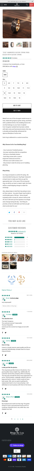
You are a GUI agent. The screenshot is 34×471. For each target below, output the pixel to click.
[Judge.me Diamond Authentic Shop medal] (11, 279)
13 (14, 93)
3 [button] (17, 419)
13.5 (19, 93)
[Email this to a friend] (24, 212)
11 (23, 88)
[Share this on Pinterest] (19, 212)
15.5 (14, 98)
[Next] (29, 24)
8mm (5, 74)
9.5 (9, 88)
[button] (7, 58)
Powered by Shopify (20, 466)
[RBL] (17, 5)
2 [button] (14, 419)
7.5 (18, 83)
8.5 (27, 83)
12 (4, 93)
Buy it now (17, 111)
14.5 (5, 98)
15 (9, 98)
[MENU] (1, 5)
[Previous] (4, 24)
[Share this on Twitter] (9, 212)
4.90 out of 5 (22, 231)
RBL (13, 466)
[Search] (27, 5)
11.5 (28, 88)
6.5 (9, 83)
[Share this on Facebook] (14, 212)
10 (13, 88)
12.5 (9, 93)
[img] (6, 295)
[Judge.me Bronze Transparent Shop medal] (21, 279)
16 (19, 98)
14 (24, 93)
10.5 (18, 88)
